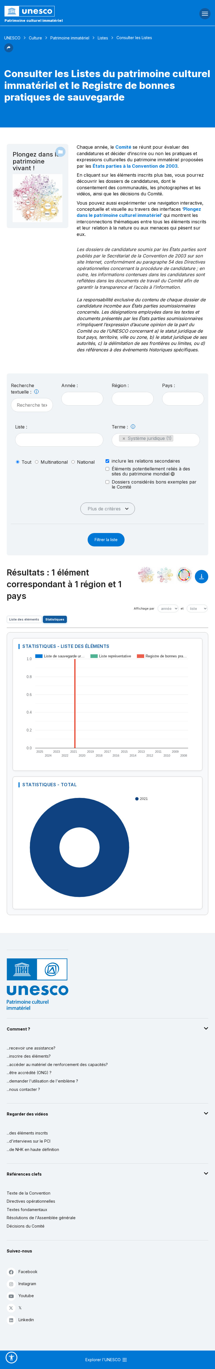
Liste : (21, 427)
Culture (35, 37)
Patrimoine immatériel (69, 37)
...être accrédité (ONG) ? (29, 1072)
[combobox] (82, 399)
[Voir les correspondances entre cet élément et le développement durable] (184, 575)
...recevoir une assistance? (31, 1048)
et (182, 608)
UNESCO (12, 37)
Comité (123, 147)
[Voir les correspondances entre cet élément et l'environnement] (165, 575)
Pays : (168, 385)
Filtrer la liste (106, 539)
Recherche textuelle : (22, 388)
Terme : (120, 427)
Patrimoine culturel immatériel (33, 20)
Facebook (28, 1271)
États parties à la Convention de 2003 (135, 166)
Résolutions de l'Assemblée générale (41, 1217)
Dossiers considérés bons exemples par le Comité (154, 484)
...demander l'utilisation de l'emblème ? (42, 1081)
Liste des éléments (24, 619)
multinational (54, 462)
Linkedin (26, 1319)
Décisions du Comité (26, 1226)
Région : (120, 385)
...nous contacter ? (23, 1089)
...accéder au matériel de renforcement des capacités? (57, 1064)
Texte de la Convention (28, 1193)
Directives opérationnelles (31, 1201)
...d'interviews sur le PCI (28, 1141)
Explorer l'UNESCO (103, 1359)
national (86, 462)
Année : (69, 385)
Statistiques (54, 619)
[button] (8, 50)
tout (26, 462)
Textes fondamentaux (27, 1209)
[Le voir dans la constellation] (146, 575)
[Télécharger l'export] (201, 579)
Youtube (26, 1295)
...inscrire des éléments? (29, 1056)
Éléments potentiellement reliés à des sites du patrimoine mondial (151, 471)
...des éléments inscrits (27, 1133)
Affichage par (144, 608)
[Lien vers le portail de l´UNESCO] (71, 11)
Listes (103, 37)
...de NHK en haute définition (33, 1149)
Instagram (27, 1283)
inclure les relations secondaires (146, 460)
